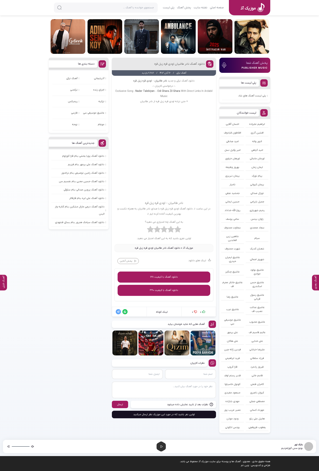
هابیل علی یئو (257, 418)
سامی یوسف (232, 219)
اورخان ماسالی (257, 158)
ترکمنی (74, 90)
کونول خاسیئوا (232, 384)
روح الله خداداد (232, 210)
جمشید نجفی (232, 193)
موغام (101, 124)
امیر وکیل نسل (232, 150)
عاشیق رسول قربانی (257, 297)
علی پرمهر (232, 332)
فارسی (74, 113)
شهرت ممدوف (232, 249)
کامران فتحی (257, 384)
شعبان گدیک (257, 249)
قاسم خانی (257, 375)
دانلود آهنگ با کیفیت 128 (164, 277)
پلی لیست (168, 7)
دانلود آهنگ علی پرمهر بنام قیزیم (86, 164)
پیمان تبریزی (232, 176)
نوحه (75, 124)
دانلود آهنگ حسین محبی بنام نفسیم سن (81, 181)
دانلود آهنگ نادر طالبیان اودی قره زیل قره (179, 64)
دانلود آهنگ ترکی (185, 81)
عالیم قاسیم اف (257, 332)
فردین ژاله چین (232, 349)
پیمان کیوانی (257, 184)
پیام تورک (257, 176)
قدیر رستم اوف (232, 375)
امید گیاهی (257, 150)
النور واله (257, 141)
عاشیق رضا (232, 297)
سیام (257, 238)
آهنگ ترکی (72, 78)
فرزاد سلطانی (257, 358)
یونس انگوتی (232, 427)
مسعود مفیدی (232, 392)
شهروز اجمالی (257, 259)
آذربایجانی (99, 78)
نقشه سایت (200, 7)
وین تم (245, 465)
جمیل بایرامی (257, 202)
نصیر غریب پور (232, 410)
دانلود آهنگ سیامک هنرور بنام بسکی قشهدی (79, 222)
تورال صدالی (257, 193)
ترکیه (101, 101)
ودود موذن (233, 418)
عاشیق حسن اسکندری (257, 284)
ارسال (120, 404)
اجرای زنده (98, 90)
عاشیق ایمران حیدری (232, 259)
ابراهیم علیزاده (257, 124)
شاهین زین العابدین (232, 238)
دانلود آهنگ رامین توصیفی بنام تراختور (82, 173)
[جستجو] (59, 7)
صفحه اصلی (217, 7)
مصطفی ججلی (257, 401)
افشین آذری (257, 133)
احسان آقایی (232, 124)
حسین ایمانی (232, 202)
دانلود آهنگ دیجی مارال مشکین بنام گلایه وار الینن (79, 210)
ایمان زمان (257, 167)
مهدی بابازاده (232, 401)
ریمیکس (73, 101)
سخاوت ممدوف (232, 228)
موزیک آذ (188, 248)
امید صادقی (232, 141)
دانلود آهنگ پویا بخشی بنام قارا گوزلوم (83, 156)
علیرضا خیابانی (257, 349)
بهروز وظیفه (232, 167)
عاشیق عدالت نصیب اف (257, 309)
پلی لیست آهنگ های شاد (252, 96)
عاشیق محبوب (257, 322)
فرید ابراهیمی (232, 358)
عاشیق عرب (232, 309)
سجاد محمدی (257, 228)
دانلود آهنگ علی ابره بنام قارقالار (86, 198)
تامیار (232, 184)
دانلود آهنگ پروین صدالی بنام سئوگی (84, 190)
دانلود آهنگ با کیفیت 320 (164, 290)
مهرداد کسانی (257, 410)
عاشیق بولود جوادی (257, 272)
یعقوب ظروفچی (257, 427)
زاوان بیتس (257, 219)
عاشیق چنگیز (232, 272)
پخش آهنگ (184, 7)
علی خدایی (257, 341)
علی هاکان (232, 341)
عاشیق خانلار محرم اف (232, 284)
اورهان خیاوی (232, 158)
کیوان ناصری (257, 392)
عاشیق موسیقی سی (232, 322)
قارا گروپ (232, 367)
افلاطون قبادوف (232, 133)
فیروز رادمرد (257, 367)
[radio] (177, 230)
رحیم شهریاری (257, 210)
